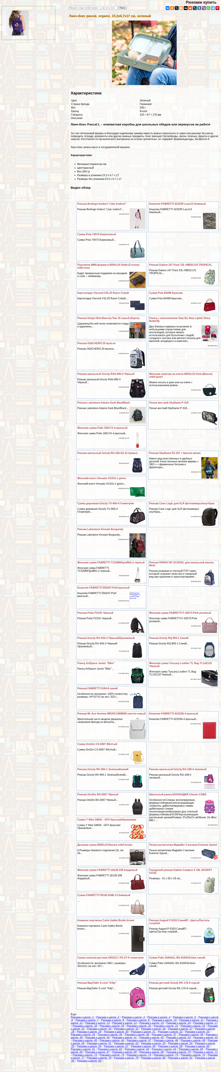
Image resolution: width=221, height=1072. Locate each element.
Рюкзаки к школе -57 (116, 1046)
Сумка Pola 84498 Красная (166, 293)
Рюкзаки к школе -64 (164, 1049)
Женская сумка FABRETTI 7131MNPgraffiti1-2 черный (111, 562)
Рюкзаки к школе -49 (193, 1040)
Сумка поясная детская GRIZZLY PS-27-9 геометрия (110, 957)
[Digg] (186, 8)
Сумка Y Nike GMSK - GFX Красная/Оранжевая (106, 819)
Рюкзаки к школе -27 (180, 1028)
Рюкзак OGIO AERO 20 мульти (96, 343)
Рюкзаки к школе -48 (166, 1040)
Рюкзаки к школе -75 (166, 1055)
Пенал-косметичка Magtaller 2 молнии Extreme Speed (183, 844)
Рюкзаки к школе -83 (89, 1060)
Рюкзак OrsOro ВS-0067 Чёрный (97, 794)
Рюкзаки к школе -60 (197, 1046)
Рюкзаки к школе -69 (151, 1052)
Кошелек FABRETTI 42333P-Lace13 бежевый (177, 203)
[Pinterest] (217, 8)
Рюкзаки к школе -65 (191, 1049)
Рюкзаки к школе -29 (89, 1031)
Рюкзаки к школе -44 (205, 1037)
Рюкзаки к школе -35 (110, 1034)
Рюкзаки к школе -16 (178, 1023)
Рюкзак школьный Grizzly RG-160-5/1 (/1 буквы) (107, 453)
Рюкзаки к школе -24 (99, 1028)
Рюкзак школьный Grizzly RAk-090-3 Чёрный (105, 374)
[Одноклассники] (172, 8)
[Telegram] (213, 8)
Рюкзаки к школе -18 (85, 1026)
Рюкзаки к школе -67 (97, 1052)
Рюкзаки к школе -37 (164, 1034)
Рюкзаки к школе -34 (83, 1034)
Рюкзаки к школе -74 (139, 1055)
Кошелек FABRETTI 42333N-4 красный (173, 713)
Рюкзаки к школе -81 (180, 1058)
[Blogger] (181, 8)
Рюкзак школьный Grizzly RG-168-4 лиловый (177, 769)
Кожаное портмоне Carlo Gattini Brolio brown (105, 920)
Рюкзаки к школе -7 (87, 1020)
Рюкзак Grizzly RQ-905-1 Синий (168, 638)
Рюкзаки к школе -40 (97, 1037)
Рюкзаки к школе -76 (193, 1055)
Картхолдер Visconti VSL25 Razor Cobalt (103, 293)
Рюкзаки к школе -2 (107, 1017)
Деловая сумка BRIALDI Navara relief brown (104, 844)
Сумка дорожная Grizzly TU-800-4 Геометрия (105, 503)
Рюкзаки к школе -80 (153, 1058)
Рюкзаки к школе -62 (110, 1049)
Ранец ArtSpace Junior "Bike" (96, 663)
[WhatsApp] (208, 8)
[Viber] (204, 8)
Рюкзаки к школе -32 (170, 1031)
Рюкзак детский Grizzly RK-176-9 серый (174, 982)
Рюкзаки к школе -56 (89, 1046)
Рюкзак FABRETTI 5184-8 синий (97, 688)
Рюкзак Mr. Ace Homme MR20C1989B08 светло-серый (111, 713)
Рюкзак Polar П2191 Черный (95, 612)
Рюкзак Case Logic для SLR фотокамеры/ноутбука (181, 503)
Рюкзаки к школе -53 (153, 1043)
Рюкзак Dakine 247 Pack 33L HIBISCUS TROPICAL (180, 264)
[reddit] (190, 8)
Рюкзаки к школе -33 (197, 1031)
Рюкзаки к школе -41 (124, 1037)
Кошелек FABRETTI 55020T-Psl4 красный (103, 587)
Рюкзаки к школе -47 (139, 1040)
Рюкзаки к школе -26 (153, 1028)
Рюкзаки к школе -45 (85, 1040)
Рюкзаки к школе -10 (164, 1020)
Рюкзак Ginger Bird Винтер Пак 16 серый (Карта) (108, 318)
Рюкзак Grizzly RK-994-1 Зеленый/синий (102, 769)
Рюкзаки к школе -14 (124, 1023)
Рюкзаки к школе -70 (178, 1052)
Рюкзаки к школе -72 (85, 1055)
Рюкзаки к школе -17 (205, 1023)
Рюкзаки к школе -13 (97, 1023)
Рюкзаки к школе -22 (193, 1026)
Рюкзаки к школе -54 (180, 1043)
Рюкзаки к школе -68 (124, 1052)
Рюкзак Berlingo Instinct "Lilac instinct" (101, 203)
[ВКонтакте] (168, 8)
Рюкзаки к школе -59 (170, 1046)
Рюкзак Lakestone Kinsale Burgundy (100, 529)
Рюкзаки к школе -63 (137, 1049)
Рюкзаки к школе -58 (143, 1046)
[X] (177, 8)
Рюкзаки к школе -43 (178, 1037)
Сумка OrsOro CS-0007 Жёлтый (97, 744)
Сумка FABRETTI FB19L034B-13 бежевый (103, 895)
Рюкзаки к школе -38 (191, 1034)
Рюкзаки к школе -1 (82, 1017)
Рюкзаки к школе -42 (151, 1037)
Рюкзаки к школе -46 (112, 1040)
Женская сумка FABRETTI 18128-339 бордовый (107, 870)
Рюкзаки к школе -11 (191, 1020)
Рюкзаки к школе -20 (139, 1026)
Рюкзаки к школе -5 (184, 1017)
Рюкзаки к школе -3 (133, 1017)
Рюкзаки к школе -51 (99, 1043)
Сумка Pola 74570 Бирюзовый (96, 234)
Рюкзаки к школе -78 (99, 1058)
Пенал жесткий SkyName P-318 (168, 402)
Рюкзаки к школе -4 (158, 1017)
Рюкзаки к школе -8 (112, 1020)
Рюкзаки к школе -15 (151, 1023)
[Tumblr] (199, 8)
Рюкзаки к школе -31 (143, 1031)
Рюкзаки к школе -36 (137, 1034)
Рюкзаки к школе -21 (166, 1026)
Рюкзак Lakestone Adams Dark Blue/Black (103, 402)
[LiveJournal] (195, 8)
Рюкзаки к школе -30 (116, 1031)
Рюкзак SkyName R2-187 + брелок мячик (175, 453)
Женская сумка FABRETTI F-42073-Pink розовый (180, 612)
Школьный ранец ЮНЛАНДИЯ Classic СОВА (177, 794)
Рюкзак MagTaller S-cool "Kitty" (97, 982)
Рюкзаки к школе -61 (83, 1049)
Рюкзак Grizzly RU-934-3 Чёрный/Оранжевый (106, 638)
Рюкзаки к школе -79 (126, 1058)
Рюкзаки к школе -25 (126, 1028)
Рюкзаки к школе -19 (112, 1026)
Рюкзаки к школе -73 (112, 1055)
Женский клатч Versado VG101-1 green (101, 478)
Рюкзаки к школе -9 (138, 1020)
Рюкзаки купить (203, 2)
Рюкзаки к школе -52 (126, 1043)
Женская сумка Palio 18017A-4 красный (102, 427)
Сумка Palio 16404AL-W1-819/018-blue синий (177, 957)
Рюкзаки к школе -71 (205, 1052)
